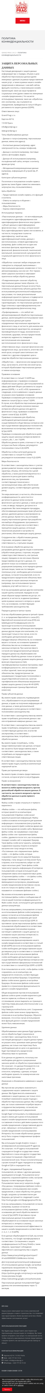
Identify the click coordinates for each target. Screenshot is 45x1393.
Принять (7, 1389)
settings (20, 1385)
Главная (7, 28)
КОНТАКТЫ (39, 28)
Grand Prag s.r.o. (9, 53)
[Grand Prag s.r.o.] (22, 8)
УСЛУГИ (32, 28)
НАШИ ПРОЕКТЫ (17, 28)
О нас (26, 28)
